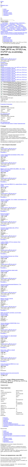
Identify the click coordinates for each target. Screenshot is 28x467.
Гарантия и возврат (7, 13)
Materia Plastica (4, 64)
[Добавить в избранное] (7, 160)
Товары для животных (21, 29)
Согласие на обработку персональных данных (14, 425)
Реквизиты (5, 426)
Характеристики (21, 123)
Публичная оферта (7, 422)
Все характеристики (5, 113)
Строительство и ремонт (15, 27)
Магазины (5, 11)
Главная (5, 36)
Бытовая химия (4, 24)
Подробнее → (4, 62)
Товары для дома (11, 29)
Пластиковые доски (7, 41)
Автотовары (5, 22)
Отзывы (15, 123)
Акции (4, 9)
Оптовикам (6, 15)
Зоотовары (15, 33)
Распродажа (6, 10)
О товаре (3, 123)
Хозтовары (19, 32)
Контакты (5, 417)
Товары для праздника (7, 30)
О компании (6, 419)
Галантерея (12, 24)
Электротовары (4, 31)
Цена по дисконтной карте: (7, 97)
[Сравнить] (6, 160)
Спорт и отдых (4, 27)
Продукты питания (20, 26)
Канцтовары (3, 25)
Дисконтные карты (7, 433)
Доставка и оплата (7, 12)
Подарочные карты (7, 434)
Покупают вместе (9, 123)
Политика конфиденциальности (10, 423)
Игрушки (25, 32)
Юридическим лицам (8, 441)
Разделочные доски (7, 39)
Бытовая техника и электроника (17, 22)
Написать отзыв (4, 385)
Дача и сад (18, 24)
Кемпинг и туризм (12, 25)
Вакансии (5, 420)
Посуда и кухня (10, 26)
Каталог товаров (4, 21)
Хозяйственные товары (19, 30)
